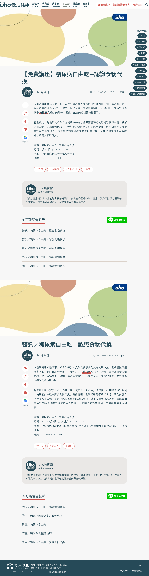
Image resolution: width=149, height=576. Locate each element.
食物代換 (72, 169)
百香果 (142, 47)
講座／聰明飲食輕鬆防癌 (37, 533)
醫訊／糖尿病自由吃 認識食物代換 (43, 230)
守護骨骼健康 (137, 5)
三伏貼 (142, 59)
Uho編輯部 (42, 92)
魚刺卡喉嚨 (140, 64)
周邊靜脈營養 (139, 94)
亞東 (40, 446)
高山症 (142, 76)
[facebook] (135, 566)
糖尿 (70, 446)
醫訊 (88, 169)
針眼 (143, 53)
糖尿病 (43, 112)
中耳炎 (142, 70)
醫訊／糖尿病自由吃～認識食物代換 (43, 239)
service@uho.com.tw (51, 567)
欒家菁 (55, 446)
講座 (40, 169)
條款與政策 (137, 570)
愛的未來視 (101, 5)
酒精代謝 (141, 82)
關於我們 (124, 570)
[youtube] (140, 566)
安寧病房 (141, 88)
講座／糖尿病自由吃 (34, 525)
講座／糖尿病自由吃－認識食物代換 (43, 257)
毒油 (143, 35)
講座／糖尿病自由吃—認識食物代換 (43, 542)
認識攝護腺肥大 (119, 5)
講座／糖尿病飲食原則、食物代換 (42, 516)
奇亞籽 (142, 41)
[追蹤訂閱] (25, 137)
